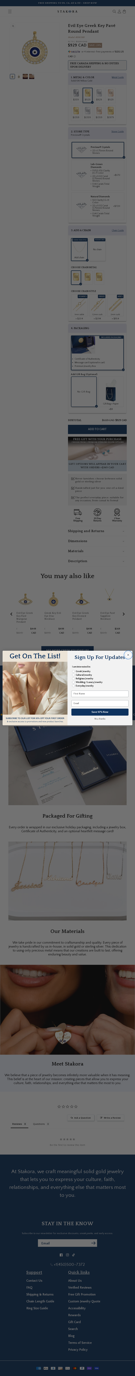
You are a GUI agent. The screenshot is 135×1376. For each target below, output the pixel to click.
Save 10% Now (100, 712)
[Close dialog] (128, 655)
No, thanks (100, 719)
